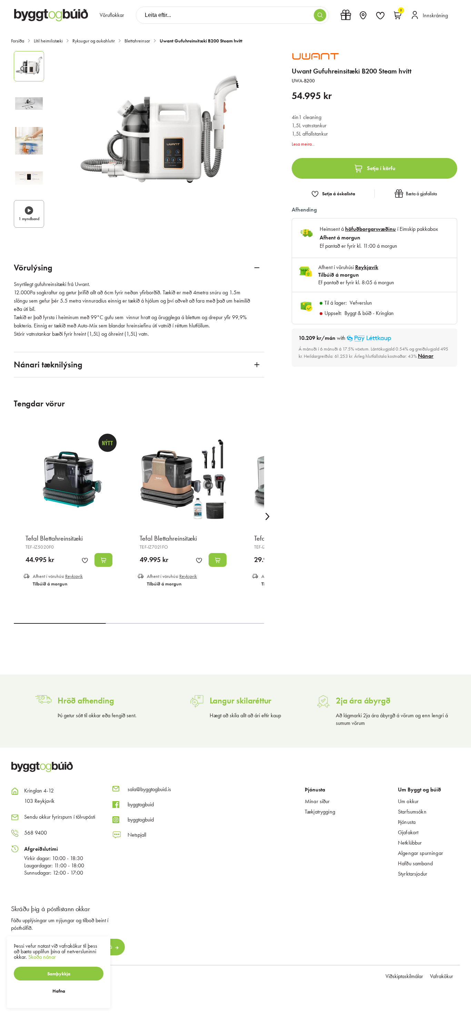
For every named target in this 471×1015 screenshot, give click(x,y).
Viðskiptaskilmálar (404, 976)
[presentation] (112, 15)
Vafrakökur (441, 976)
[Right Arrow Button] (267, 517)
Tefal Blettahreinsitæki (54, 538)
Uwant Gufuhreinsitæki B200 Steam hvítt (201, 41)
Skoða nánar (42, 956)
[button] (320, 15)
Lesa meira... (303, 144)
